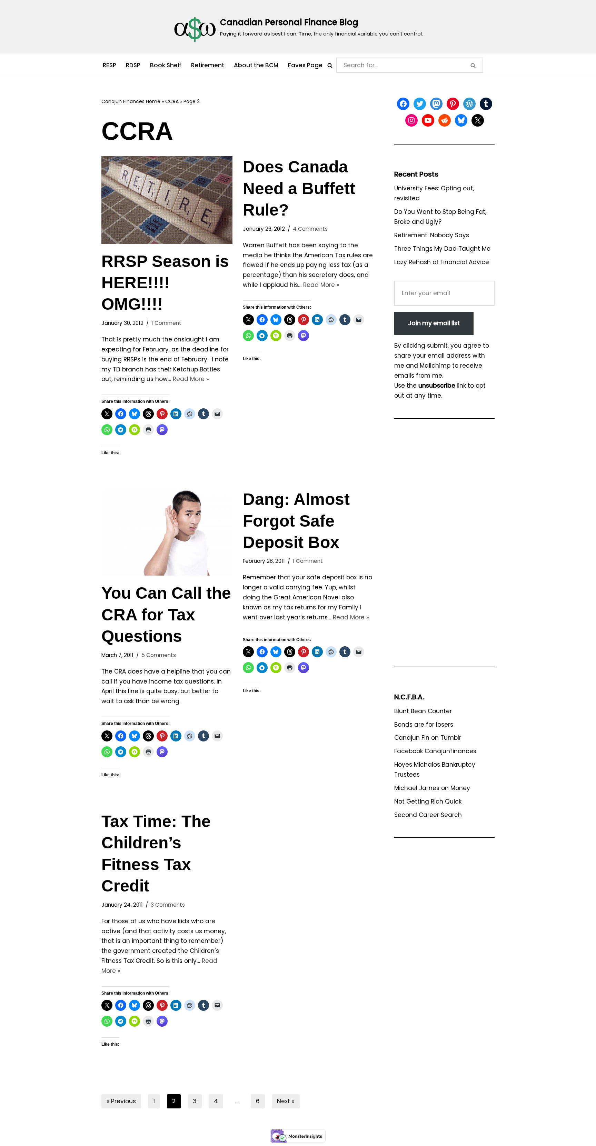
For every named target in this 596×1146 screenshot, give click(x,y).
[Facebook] (403, 104)
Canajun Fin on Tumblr (427, 738)
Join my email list (434, 323)
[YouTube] (428, 120)
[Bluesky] (461, 120)
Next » (286, 1101)
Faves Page (305, 65)
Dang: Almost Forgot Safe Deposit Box (296, 520)
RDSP (133, 65)
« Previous (121, 1101)
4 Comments (310, 228)
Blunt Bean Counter (423, 711)
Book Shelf (165, 65)
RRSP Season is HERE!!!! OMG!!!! (165, 282)
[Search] (329, 65)
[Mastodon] (436, 104)
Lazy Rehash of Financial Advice (441, 262)
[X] (477, 120)
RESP (109, 65)
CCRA (172, 101)
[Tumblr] (486, 104)
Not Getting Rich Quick (427, 801)
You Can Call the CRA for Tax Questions (166, 614)
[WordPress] (469, 104)
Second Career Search (428, 815)
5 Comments (158, 655)
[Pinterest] (453, 104)
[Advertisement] (444, 545)
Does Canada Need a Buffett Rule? (299, 188)
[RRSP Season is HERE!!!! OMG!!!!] (166, 199)
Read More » (191, 379)
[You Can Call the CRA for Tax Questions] (166, 532)
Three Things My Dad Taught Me (442, 249)
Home (153, 101)
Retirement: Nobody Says (431, 235)
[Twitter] (420, 104)
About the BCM (256, 65)
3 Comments (168, 904)
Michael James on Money (432, 788)
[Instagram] (411, 120)
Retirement (207, 65)
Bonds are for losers (423, 724)
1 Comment (166, 323)
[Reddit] (444, 120)
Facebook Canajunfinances (435, 751)
